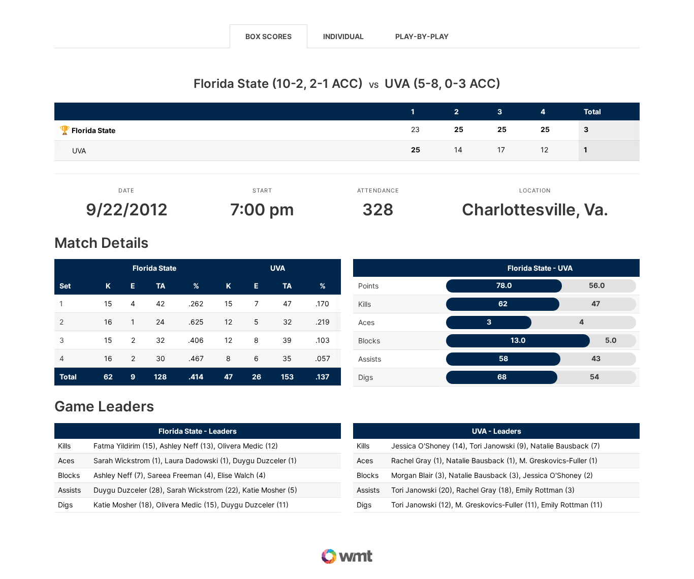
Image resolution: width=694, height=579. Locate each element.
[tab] (268, 36)
